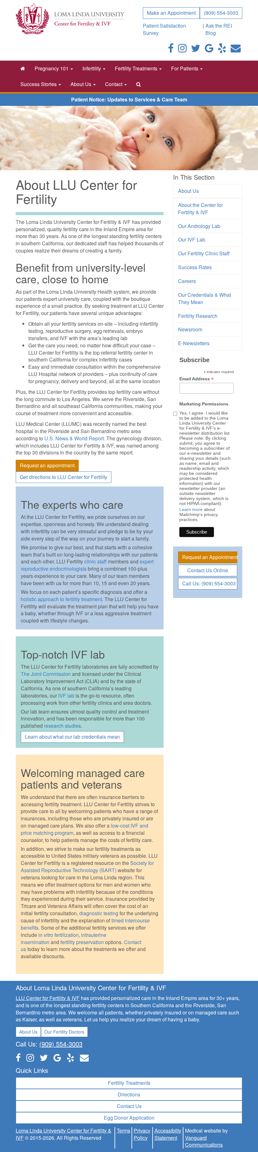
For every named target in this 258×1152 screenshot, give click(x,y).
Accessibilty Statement (167, 1134)
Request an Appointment (209, 557)
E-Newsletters (194, 343)
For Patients (185, 68)
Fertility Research (197, 315)
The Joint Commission (46, 673)
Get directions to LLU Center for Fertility (63, 477)
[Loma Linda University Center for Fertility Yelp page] (70, 1057)
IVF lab (65, 695)
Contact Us (129, 1106)
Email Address (196, 379)
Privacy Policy (142, 1134)
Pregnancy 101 (52, 68)
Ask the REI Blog (218, 29)
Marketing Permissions (203, 403)
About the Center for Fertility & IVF (200, 208)
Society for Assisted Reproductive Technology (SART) (87, 866)
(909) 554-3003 (221, 12)
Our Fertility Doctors (64, 1032)
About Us (81, 84)
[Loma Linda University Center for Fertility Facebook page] (171, 49)
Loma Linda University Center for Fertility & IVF (63, 1134)
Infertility (92, 68)
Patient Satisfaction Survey (164, 29)
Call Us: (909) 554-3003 (209, 583)
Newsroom (190, 329)
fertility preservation (82, 942)
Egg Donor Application (129, 1117)
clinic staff (95, 561)
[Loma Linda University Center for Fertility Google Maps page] (57, 1057)
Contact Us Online (207, 570)
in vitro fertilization (58, 934)
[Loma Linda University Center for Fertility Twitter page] (195, 49)
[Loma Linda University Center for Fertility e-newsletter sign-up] (236, 49)
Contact (114, 84)
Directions (129, 1094)
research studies (62, 725)
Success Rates (195, 267)
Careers (187, 281)
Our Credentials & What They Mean (204, 298)
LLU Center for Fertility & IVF (48, 998)
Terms (123, 1130)
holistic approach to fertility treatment (61, 599)
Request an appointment (47, 465)
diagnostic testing (98, 913)
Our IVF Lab (191, 239)
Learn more (191, 509)
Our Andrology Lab (199, 226)
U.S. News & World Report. (74, 438)
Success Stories (39, 84)
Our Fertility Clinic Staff (204, 253)
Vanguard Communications (204, 1141)
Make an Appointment (171, 12)
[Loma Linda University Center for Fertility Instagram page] (182, 49)
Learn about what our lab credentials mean (72, 736)
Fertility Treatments (137, 68)
